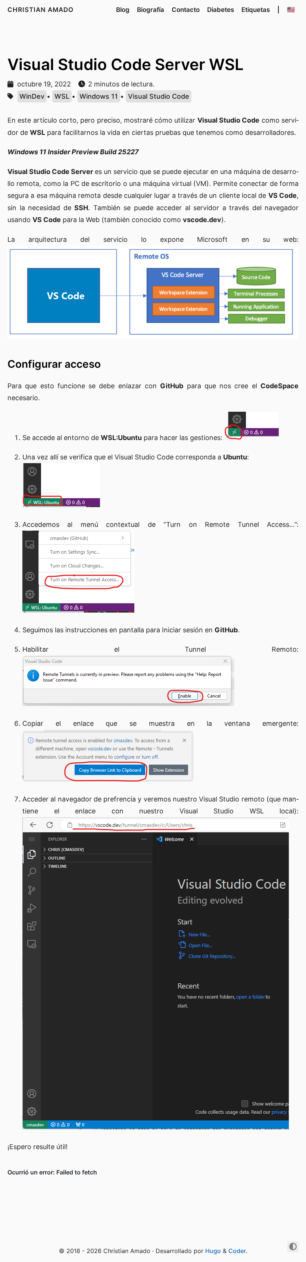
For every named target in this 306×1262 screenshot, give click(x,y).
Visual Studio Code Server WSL (125, 64)
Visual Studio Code (158, 96)
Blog (122, 9)
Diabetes (220, 9)
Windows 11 (98, 96)
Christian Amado (40, 9)
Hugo (213, 1251)
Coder (237, 1251)
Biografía (150, 9)
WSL (61, 96)
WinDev (31, 96)
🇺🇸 (291, 9)
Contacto (186, 9)
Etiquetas (255, 9)
